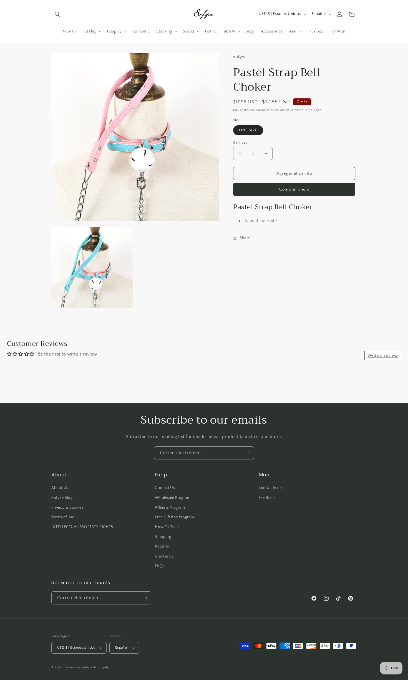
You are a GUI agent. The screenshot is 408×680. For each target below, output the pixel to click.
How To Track (167, 527)
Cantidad (240, 142)
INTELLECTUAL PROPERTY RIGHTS (82, 527)
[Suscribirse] (247, 452)
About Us (59, 488)
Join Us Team (270, 488)
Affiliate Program (170, 507)
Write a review (382, 355)
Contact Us (165, 488)
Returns (162, 546)
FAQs (159, 566)
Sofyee (70, 667)
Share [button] (245, 238)
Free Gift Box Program (174, 517)
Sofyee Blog (62, 498)
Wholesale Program (172, 498)
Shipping (163, 536)
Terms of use (62, 517)
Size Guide (164, 556)
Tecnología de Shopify (92, 667)
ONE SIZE (248, 130)
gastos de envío (252, 110)
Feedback (267, 498)
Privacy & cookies (67, 507)
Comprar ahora (294, 189)
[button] (57, 14)
